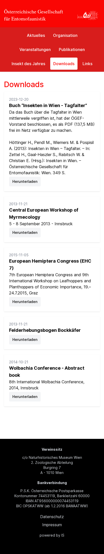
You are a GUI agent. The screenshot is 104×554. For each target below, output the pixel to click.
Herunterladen (24, 181)
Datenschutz (52, 516)
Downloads (63, 63)
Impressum (52, 524)
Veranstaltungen (35, 49)
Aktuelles (36, 35)
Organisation (65, 35)
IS (62, 535)
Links (87, 63)
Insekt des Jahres (28, 63)
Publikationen (72, 49)
